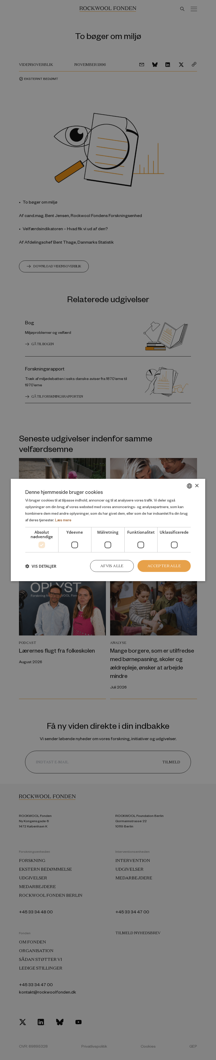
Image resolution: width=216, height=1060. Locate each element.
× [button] (197, 486)
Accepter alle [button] (164, 565)
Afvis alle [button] (112, 565)
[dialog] (108, 530)
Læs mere (63, 520)
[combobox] (189, 486)
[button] (40, 566)
